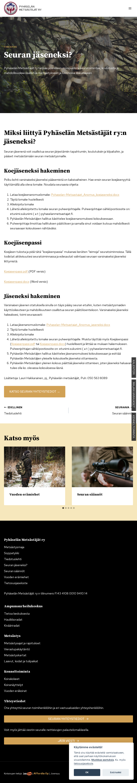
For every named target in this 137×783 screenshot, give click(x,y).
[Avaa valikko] (130, 8)
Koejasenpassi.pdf (16, 271)
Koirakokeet (12, 679)
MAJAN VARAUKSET (133, 395)
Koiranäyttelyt (13, 685)
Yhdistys (10, 46)
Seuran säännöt (122, 410)
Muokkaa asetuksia (102, 759)
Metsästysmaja (14, 547)
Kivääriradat (12, 625)
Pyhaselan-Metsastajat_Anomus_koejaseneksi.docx (85, 195)
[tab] (63, 508)
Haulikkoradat (13, 619)
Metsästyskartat (15, 655)
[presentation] (34, 467)
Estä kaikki (115, 772)
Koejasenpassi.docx (16, 281)
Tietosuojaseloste (16, 583)
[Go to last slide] (9, 476)
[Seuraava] (127, 476)
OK (87, 772)
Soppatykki (11, 553)
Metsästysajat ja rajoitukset (22, 643)
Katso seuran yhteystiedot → (34, 391)
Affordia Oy (41, 773)
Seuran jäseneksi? (15, 565)
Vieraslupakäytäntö (17, 649)
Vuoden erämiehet (24, 495)
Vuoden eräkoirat (15, 691)
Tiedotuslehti (13, 410)
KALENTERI (133, 367)
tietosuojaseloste (83, 763)
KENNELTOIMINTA (133, 426)
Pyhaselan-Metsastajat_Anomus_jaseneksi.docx (78, 325)
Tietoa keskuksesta (17, 613)
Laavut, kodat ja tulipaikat (21, 661)
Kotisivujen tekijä (13, 773)
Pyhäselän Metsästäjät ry (30, 8)
